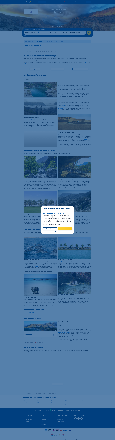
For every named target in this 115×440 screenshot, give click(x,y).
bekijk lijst (64, 220)
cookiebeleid (55, 217)
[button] (57, 231)
